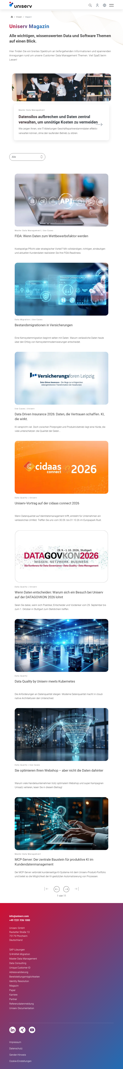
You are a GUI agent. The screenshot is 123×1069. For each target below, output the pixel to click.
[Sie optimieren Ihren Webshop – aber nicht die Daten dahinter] (61, 734)
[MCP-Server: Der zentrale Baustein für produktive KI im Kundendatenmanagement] (61, 823)
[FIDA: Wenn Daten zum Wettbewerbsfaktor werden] (61, 199)
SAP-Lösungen (17, 949)
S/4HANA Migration (19, 954)
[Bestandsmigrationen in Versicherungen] (61, 288)
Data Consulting (17, 963)
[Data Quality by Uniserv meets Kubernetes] (61, 645)
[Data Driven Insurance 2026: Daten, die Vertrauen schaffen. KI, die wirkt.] (61, 378)
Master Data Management (23, 958)
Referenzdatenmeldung (21, 1003)
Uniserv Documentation (21, 1008)
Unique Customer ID (19, 967)
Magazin (14, 985)
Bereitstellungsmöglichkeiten (24, 976)
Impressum (15, 1042)
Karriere (13, 994)
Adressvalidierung (18, 972)
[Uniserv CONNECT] (96, 5)
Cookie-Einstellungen (20, 1061)
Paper (12, 990)
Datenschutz (15, 1048)
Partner (13, 999)
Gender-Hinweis (17, 1054)
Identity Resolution (19, 981)
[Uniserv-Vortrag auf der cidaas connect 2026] (61, 467)
